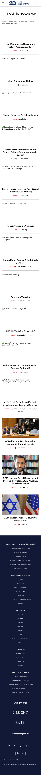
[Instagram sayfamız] (20, 746)
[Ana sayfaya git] (19, 3)
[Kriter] (20, 703)
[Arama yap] (37, 3)
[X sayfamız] (15, 746)
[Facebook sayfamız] (26, 745)
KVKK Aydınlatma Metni (12, 760)
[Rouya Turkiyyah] (20, 733)
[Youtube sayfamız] (32, 745)
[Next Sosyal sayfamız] (9, 746)
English (21, 753)
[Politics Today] (20, 723)
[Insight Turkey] (20, 712)
